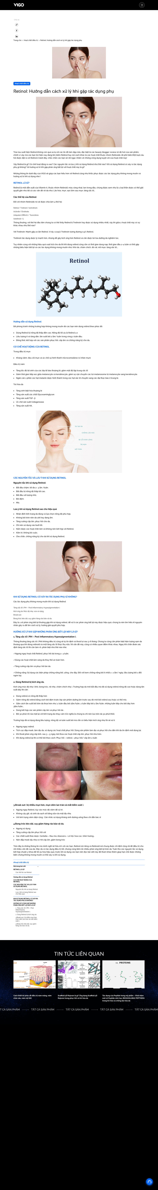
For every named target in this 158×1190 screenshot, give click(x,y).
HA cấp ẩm (45, 840)
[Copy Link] (16, 24)
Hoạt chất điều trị (22, 84)
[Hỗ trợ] (149, 1181)
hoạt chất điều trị (22, 862)
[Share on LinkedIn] (16, 36)
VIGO (43, 173)
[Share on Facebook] (16, 30)
